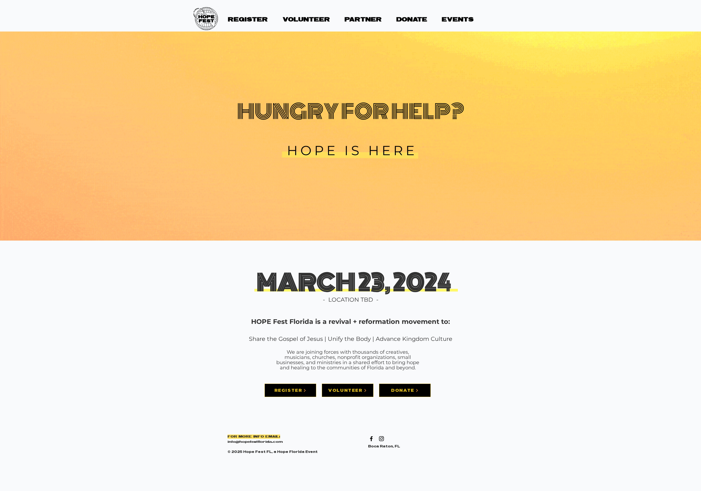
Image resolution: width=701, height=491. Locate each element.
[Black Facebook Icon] (371, 438)
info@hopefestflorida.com (255, 442)
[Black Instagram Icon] (381, 438)
